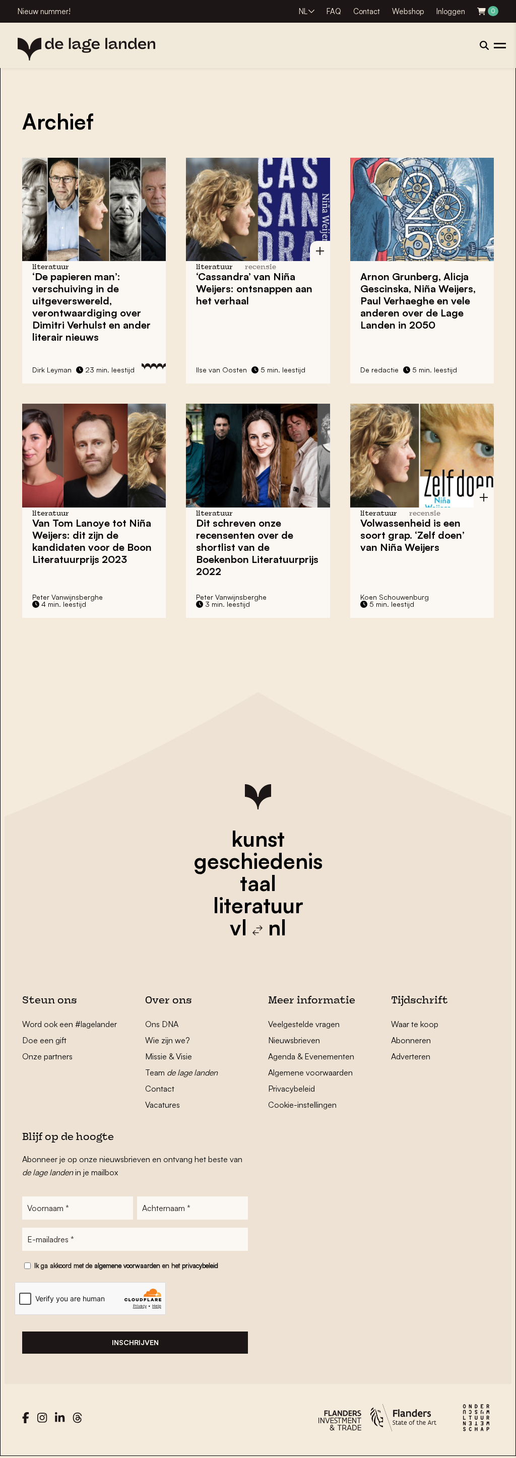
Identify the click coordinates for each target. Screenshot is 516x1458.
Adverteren (410, 1056)
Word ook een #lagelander (69, 1024)
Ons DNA (161, 1024)
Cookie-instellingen (302, 1105)
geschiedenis (258, 861)
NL (303, 11)
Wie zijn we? (167, 1040)
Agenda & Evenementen (311, 1056)
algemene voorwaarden (127, 1265)
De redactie (379, 369)
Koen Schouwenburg (394, 597)
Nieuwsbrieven (294, 1040)
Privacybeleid (291, 1089)
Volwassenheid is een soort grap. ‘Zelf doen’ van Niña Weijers (412, 535)
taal (258, 883)
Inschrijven (135, 1342)
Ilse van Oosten (221, 369)
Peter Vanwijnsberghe (67, 597)
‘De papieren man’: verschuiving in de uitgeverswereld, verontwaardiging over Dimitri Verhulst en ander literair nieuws (91, 306)
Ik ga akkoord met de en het (126, 1265)
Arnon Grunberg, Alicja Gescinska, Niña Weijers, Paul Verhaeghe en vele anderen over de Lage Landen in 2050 (418, 300)
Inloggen (450, 11)
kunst (258, 839)
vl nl (258, 927)
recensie (260, 267)
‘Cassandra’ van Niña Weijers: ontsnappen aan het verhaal (254, 288)
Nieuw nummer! (44, 11)
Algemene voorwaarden (310, 1072)
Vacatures (162, 1105)
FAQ (334, 11)
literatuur (258, 905)
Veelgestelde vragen (304, 1024)
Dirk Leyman (52, 369)
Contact (366, 11)
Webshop (408, 11)
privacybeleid (200, 1265)
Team (181, 1072)
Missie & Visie (168, 1056)
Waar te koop (414, 1024)
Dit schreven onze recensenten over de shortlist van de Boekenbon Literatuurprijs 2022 (257, 547)
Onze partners (47, 1056)
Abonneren (411, 1040)
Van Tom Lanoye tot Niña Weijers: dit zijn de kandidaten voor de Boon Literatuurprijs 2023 (92, 541)
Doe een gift (44, 1040)
